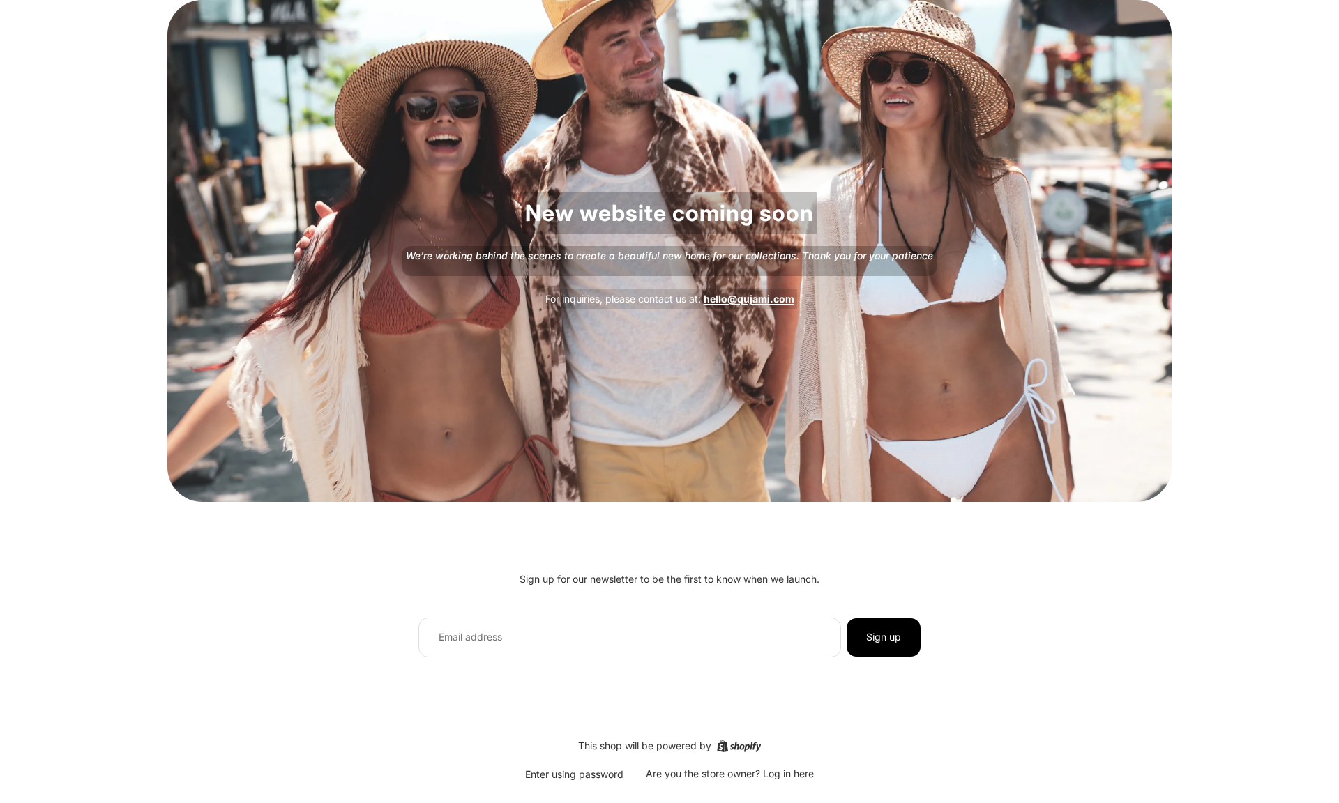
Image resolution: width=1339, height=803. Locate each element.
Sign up (883, 637)
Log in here (788, 773)
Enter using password (574, 774)
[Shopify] (739, 746)
